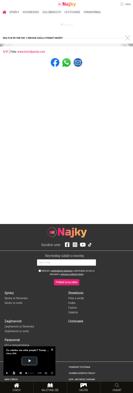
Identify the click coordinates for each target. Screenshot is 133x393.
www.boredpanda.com (31, 51)
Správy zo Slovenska (16, 298)
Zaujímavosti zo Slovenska (19, 326)
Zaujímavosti (51, 12)
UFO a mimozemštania (17, 345)
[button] (121, 4)
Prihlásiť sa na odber (67, 282)
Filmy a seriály (76, 298)
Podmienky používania (79, 367)
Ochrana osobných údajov (82, 373)
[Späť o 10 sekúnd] (13, 373)
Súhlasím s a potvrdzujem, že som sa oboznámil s (68, 273)
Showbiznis (31, 12)
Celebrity (73, 312)
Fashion (72, 307)
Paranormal (92, 12)
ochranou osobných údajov (72, 274)
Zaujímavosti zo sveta (17, 331)
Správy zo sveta (13, 303)
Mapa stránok (11, 379)
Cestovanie (72, 12)
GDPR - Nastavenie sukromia (82, 379)
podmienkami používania (61, 271)
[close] (52, 349)
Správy (14, 12)
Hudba (71, 303)
